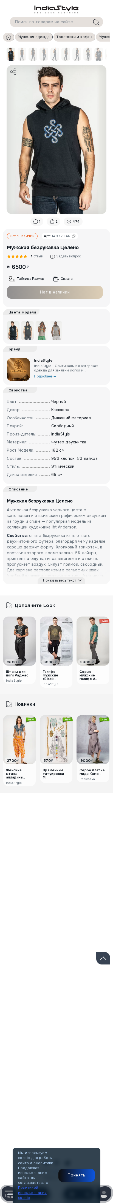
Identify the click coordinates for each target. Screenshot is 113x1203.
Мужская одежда (34, 36)
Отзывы (35, 819)
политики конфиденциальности (62, 1016)
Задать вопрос (68, 256)
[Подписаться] (99, 997)
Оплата (67, 279)
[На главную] (56, 9)
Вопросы (91, 819)
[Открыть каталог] (9, 1193)
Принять (77, 1175)
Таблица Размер (30, 279)
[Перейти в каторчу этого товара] (27, 330)
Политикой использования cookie (32, 1192)
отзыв (36, 256)
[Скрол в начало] (103, 958)
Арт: (57, 236)
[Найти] (96, 21)
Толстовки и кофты (74, 36)
